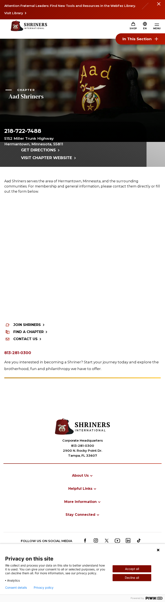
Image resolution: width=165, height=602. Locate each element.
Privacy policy (43, 587)
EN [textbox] (145, 28)
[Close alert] (158, 6)
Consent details (16, 587)
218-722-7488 (22, 131)
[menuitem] (82, 475)
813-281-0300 (17, 352)
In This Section (137, 39)
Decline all (132, 577)
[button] (145, 28)
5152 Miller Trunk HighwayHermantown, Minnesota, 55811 (33, 141)
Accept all (132, 569)
